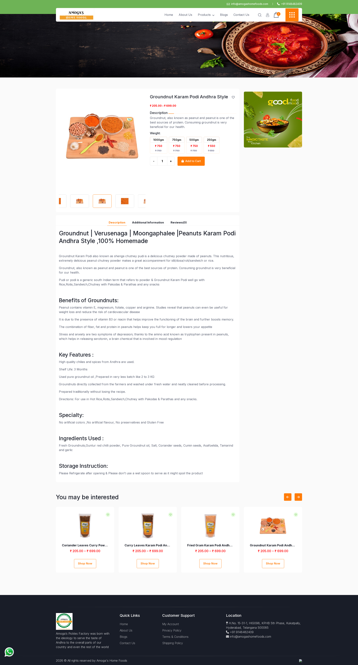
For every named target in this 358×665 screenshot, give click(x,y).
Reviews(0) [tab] (179, 222)
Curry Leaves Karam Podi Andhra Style (148, 545)
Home (168, 15)
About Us (185, 15)
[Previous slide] (287, 497)
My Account (170, 624)
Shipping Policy (172, 643)
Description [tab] (117, 222)
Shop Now (85, 563)
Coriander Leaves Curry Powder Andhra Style (85, 545)
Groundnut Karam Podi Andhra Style (273, 545)
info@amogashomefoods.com (249, 3)
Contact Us (241, 15)
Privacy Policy (171, 630)
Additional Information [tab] (148, 222)
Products (204, 15)
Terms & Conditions (175, 637)
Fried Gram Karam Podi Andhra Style (210, 545)
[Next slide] (298, 497)
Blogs (224, 15)
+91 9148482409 (241, 632)
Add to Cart (193, 161)
